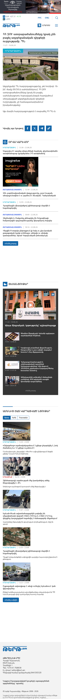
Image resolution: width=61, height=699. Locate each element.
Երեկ (14, 418)
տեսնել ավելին (11, 600)
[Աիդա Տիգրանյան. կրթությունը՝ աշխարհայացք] (30, 305)
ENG (47, 18)
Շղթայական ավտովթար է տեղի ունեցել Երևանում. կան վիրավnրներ (29, 587)
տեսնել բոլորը (10, 243)
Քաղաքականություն (12, 190)
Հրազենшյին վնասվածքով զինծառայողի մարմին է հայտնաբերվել (26, 206)
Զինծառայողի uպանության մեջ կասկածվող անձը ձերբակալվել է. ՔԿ (26, 481)
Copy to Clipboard (49, 128)
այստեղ (19, 683)
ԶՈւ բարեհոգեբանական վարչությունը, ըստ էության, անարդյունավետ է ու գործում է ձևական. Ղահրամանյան (29, 194)
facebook (27, 128)
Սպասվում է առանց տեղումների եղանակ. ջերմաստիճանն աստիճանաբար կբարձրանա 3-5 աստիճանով (30, 152)
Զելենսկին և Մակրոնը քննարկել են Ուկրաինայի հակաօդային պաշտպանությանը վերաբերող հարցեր (27, 219)
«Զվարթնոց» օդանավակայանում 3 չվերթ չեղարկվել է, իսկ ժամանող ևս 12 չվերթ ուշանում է (30, 446)
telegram (42, 128)
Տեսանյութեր (18, 284)
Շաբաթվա (23, 418)
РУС (40, 18)
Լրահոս (46, 25)
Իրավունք (7, 477)
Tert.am (11, 25)
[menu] (56, 25)
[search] (56, 17)
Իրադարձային (13, 51)
